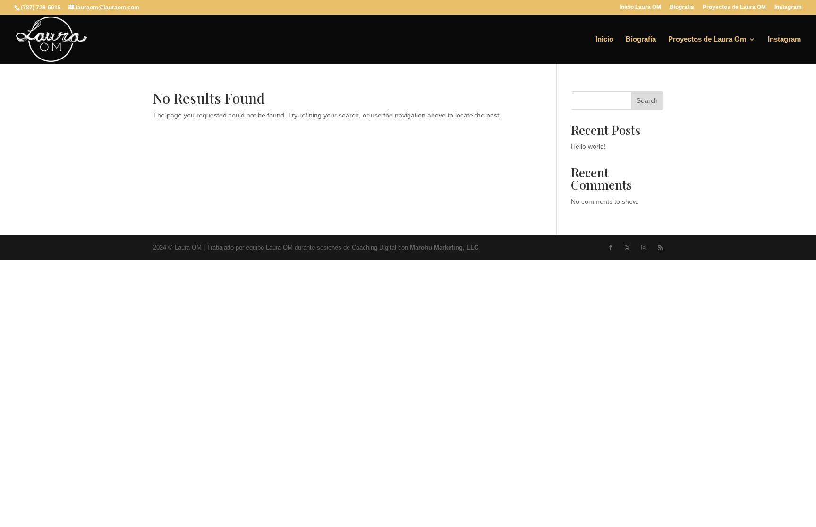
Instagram (788, 7)
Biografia (682, 7)
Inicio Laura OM (640, 7)
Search (647, 100)
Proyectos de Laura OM (734, 7)
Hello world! (588, 146)
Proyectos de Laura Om (707, 39)
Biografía (641, 39)
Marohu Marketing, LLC (444, 247)
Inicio (604, 39)
